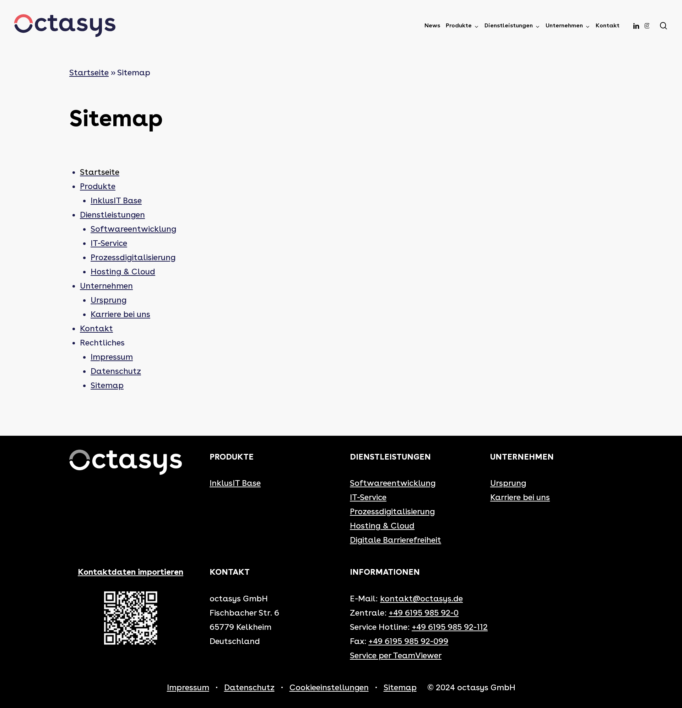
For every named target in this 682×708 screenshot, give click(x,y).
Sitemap (107, 385)
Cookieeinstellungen (329, 687)
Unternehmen (106, 286)
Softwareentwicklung (133, 229)
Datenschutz (116, 371)
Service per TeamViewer (396, 655)
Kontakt (96, 328)
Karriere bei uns (120, 314)
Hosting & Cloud (123, 272)
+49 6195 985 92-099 (408, 641)
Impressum (112, 357)
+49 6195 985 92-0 (424, 613)
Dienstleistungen (112, 215)
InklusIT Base (116, 200)
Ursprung (108, 300)
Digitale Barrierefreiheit (395, 540)
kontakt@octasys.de (421, 599)
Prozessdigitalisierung (133, 257)
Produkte (97, 186)
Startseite (89, 72)
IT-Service (109, 243)
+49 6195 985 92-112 (450, 627)
